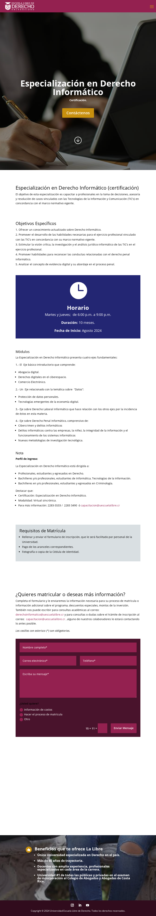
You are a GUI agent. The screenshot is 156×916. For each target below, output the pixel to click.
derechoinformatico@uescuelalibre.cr (40, 614)
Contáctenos (78, 112)
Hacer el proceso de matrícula (43, 714)
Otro (27, 719)
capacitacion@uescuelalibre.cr (100, 505)
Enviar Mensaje (124, 728)
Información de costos (38, 709)
